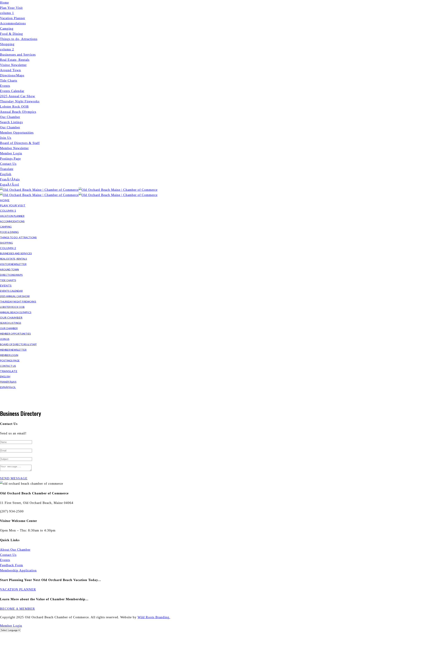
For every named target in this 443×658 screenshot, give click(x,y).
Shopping (7, 44)
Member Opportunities (17, 132)
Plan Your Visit (11, 8)
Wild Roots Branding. (154, 617)
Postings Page (10, 158)
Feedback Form (11, 565)
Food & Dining (11, 34)
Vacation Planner (12, 18)
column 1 (7, 13)
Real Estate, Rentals (14, 60)
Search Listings (11, 122)
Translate (6, 169)
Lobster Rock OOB (14, 106)
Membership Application (18, 570)
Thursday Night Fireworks (19, 101)
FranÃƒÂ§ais (10, 179)
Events (5, 86)
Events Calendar (12, 91)
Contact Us (8, 164)
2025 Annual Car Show (17, 96)
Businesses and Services (18, 54)
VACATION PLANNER (18, 589)
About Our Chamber (15, 549)
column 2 (7, 49)
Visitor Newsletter (13, 65)
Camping (6, 28)
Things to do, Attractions (18, 39)
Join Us (5, 138)
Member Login (11, 153)
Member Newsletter (14, 148)
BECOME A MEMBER (17, 609)
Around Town (10, 70)
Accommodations (13, 23)
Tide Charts (8, 80)
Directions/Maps (12, 75)
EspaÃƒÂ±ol (9, 184)
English (5, 174)
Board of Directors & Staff (20, 143)
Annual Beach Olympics (18, 112)
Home (4, 2)
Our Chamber (10, 117)
